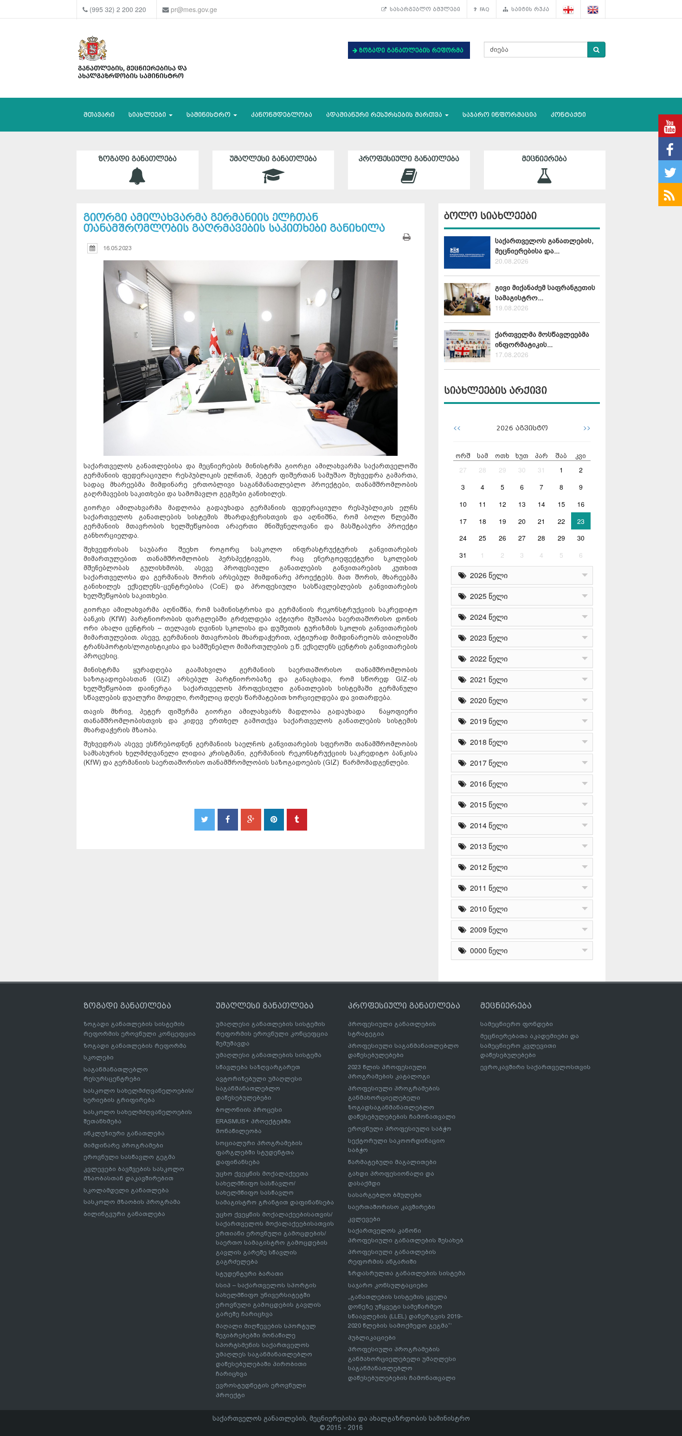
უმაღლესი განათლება (273, 159)
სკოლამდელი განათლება (126, 1190)
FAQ (482, 9)
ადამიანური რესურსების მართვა (385, 115)
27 (463, 469)
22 (561, 521)
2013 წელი (487, 846)
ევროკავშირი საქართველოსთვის (535, 1067)
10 (463, 504)
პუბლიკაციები (372, 1337)
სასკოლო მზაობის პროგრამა (132, 1201)
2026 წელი (487, 575)
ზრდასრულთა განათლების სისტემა (406, 1273)
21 (541, 521)
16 (581, 504)
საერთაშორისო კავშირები (391, 1206)
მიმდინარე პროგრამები (123, 1145)
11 (482, 504)
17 (463, 521)
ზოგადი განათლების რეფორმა (135, 1045)
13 (522, 504)
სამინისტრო (209, 115)
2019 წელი (487, 721)
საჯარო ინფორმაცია (500, 115)
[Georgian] (568, 9)
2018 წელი (487, 742)
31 (541, 469)
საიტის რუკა (528, 9)
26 (502, 537)
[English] (593, 9)
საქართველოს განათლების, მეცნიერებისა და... (544, 246)
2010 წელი (487, 908)
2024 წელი (487, 616)
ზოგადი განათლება (137, 159)
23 (581, 521)
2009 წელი (487, 929)
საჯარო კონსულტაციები (388, 1285)
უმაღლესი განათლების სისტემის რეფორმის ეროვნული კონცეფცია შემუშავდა (272, 1033)
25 (482, 537)
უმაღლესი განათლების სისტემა (269, 1055)
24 (463, 537)
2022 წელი (487, 658)
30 (522, 469)
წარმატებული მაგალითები (392, 1162)
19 (502, 521)
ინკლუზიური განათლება (124, 1133)
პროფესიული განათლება (409, 159)
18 (482, 521)
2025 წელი (487, 596)
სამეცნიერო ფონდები (516, 1023)
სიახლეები (148, 115)
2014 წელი (487, 825)
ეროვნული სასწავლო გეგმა (129, 1156)
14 (541, 504)
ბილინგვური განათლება (124, 1213)
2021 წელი (487, 679)
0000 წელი (487, 950)
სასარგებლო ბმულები (423, 9)
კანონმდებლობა (281, 115)
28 (482, 469)
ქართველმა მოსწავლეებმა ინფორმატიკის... (542, 339)
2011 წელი (487, 887)
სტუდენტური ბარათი (249, 1273)
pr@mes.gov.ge (194, 9)
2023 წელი (487, 637)
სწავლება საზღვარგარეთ (258, 1067)
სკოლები (99, 1057)
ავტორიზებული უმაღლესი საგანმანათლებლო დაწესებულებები (259, 1088)
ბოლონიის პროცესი (249, 1109)
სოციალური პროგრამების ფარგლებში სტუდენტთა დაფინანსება (259, 1152)
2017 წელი (487, 762)
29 (502, 469)
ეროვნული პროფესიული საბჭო (399, 1128)
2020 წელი (487, 700)
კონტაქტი (568, 115)
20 (522, 521)
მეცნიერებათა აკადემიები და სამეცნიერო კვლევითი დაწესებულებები (529, 1045)
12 (502, 504)
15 (561, 504)
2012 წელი (487, 867)
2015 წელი (487, 804)
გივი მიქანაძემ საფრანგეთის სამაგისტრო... (545, 292)
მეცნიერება (544, 159)
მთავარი (99, 115)
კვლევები (364, 1219)
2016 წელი (487, 783)
